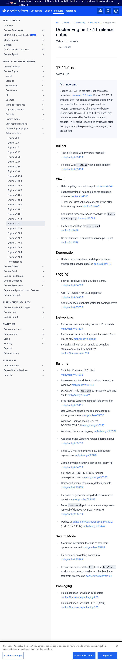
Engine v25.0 (14, 161)
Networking (11, 85)
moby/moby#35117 (72, 405)
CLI (7, 95)
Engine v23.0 (14, 171)
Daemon (10, 99)
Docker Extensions (13, 285)
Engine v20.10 (15, 176)
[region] (61, 651)
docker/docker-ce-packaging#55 (79, 607)
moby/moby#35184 (83, 384)
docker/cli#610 (102, 263)
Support (8, 348)
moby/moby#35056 (93, 415)
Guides (48, 10)
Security (10, 114)
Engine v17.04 (15, 252)
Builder (61, 146)
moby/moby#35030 (85, 338)
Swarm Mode (66, 536)
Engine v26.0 (14, 157)
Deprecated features (16, 123)
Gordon (8, 44)
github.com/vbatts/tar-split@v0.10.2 (92, 521)
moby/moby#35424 (94, 526)
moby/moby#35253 (105, 431)
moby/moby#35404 (72, 169)
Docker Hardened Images (17, 307)
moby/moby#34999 (72, 467)
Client (60, 179)
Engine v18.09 (15, 185)
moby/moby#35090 (72, 443)
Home (58, 22)
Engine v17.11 (15, 223)
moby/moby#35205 (96, 477)
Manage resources (15, 104)
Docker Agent (11, 54)
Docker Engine (11, 71)
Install (9, 76)
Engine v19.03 (15, 180)
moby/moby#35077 (93, 425)
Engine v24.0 (14, 166)
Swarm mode (13, 119)
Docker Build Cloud (13, 276)
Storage (10, 80)
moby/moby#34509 (72, 328)
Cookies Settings (13, 655)
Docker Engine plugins (17, 128)
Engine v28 (13, 142)
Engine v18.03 (15, 204)
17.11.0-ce (64, 46)
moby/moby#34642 (79, 395)
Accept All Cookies (84, 655)
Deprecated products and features (22, 290)
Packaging (64, 586)
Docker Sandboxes (13, 30)
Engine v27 (13, 147)
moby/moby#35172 (72, 487)
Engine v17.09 (15, 233)
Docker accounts (13, 329)
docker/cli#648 (69, 230)
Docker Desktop (12, 66)
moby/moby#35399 (72, 514)
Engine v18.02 (15, 209)
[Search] (108, 10)
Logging (62, 274)
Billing (7, 338)
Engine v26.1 (14, 152)
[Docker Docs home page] (15, 11)
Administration (11, 365)
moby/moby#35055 (72, 307)
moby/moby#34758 (72, 297)
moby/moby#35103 (94, 547)
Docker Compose (13, 280)
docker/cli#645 (104, 186)
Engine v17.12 (15, 218)
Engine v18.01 (15, 214)
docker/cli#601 (92, 206)
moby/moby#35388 (72, 559)
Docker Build (10, 271)
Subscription (10, 334)
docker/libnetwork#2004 (75, 353)
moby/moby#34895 (72, 374)
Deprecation (65, 252)
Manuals (58, 10)
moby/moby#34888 (72, 285)
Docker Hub (10, 312)
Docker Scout (11, 317)
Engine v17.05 (15, 247)
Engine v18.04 (15, 199)
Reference (71, 10)
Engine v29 (13, 138)
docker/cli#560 (79, 196)
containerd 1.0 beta (81, 95)
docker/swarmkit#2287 (99, 575)
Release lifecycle (12, 295)
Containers (11, 90)
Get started (36, 10)
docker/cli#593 (86, 218)
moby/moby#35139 (72, 157)
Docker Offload (11, 266)
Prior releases (15, 261)
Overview (8, 25)
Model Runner (11, 40)
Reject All (107, 655)
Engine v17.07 (15, 238)
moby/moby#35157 (84, 499)
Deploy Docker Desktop (16, 370)
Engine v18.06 (15, 190)
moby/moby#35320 (86, 455)
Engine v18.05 (15, 195)
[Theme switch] (116, 10)
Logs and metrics (15, 109)
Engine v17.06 (15, 242)
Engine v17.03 (15, 257)
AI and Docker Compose (16, 49)
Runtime (62, 363)
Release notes (13, 133)
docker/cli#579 (69, 242)
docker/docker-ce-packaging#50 (79, 597)
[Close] (116, 646)
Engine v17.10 (15, 228)
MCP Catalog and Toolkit (19, 35)
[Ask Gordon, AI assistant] (100, 10)
